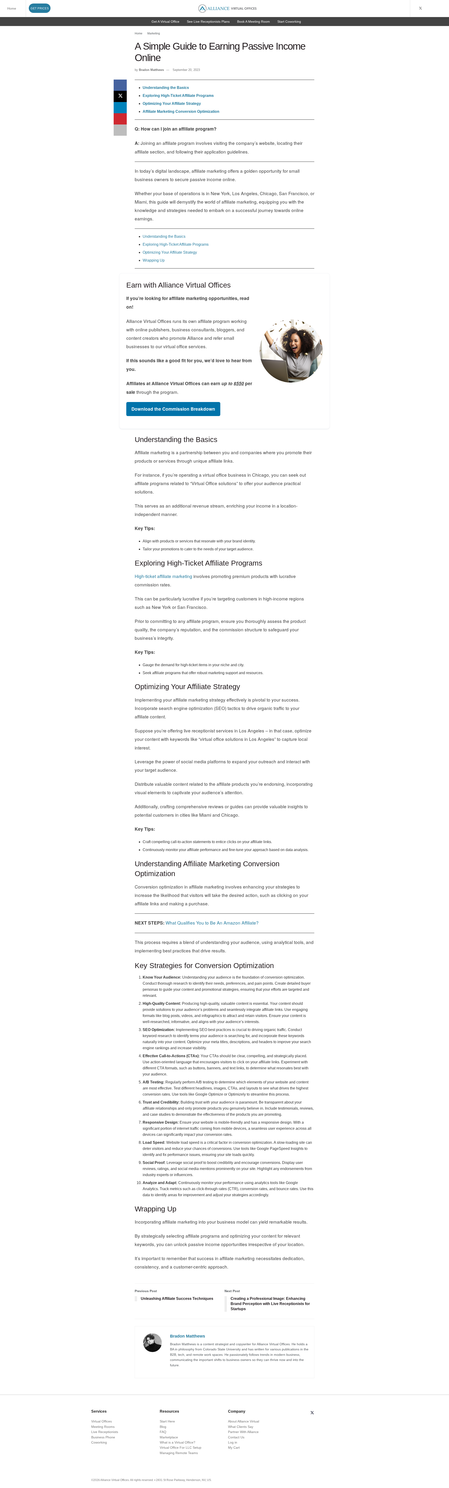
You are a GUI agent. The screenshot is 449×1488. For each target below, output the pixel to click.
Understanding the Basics (164, 236)
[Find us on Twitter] (420, 8)
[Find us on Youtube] (426, 8)
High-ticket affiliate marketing (163, 576)
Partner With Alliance (243, 1432)
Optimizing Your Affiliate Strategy (170, 252)
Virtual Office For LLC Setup (180, 1447)
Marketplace (169, 1437)
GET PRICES (40, 8)
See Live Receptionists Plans (208, 21)
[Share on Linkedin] (120, 107)
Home (11, 8)
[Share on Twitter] (120, 96)
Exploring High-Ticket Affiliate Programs (176, 244)
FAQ (163, 1432)
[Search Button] (405, 8)
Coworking (99, 1442)
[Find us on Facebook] (414, 8)
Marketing (153, 33)
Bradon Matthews (151, 70)
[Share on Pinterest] (120, 118)
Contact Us (236, 1437)
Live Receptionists (104, 1432)
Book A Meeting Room (253, 21)
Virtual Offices (101, 1421)
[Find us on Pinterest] (444, 8)
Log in (232, 1442)
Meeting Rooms (103, 1427)
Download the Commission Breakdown (173, 409)
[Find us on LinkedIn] (432, 8)
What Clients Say (240, 1427)
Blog (163, 1427)
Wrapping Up (154, 260)
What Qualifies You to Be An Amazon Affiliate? (212, 922)
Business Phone (103, 1437)
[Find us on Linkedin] (323, 1413)
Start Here (167, 1421)
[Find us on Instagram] (438, 8)
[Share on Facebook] (120, 85)
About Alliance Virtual (243, 1421)
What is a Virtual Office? (177, 1442)
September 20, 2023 (186, 70)
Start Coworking (289, 21)
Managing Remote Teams (179, 1453)
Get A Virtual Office (165, 21)
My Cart (234, 1447)
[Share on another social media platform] (120, 130)
